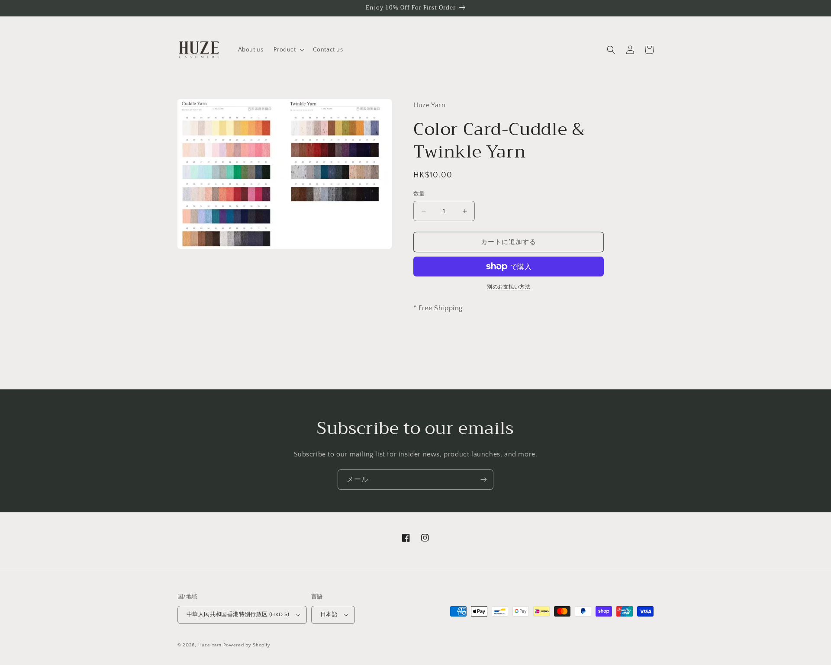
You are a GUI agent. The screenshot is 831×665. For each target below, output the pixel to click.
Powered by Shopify (247, 645)
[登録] (483, 479)
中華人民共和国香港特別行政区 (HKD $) (238, 614)
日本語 (329, 614)
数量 (419, 194)
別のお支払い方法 (508, 287)
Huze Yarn (210, 645)
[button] (287, 50)
